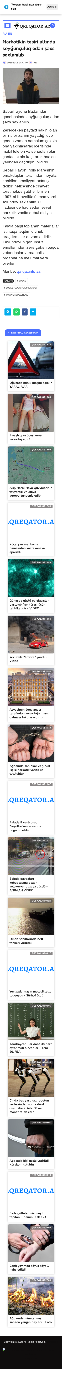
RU (5, 34)
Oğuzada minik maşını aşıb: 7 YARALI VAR (30, 385)
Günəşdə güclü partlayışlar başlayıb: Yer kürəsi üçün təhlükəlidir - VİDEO (29, 604)
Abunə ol (52, 7)
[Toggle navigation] (7, 25)
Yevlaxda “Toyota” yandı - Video (28, 659)
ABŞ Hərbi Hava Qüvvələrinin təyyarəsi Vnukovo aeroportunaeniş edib (30, 492)
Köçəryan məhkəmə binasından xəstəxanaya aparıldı (27, 548)
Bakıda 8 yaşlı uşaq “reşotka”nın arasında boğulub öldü (25, 826)
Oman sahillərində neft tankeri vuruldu (26, 941)
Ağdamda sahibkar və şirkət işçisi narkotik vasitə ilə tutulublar (29, 770)
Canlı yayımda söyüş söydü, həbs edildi (29, 1268)
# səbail (21, 281)
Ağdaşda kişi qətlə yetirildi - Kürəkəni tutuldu (30, 1163)
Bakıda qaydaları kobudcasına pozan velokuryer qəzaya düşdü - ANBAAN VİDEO (28, 884)
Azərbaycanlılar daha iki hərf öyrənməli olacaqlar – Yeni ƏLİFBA (30, 1048)
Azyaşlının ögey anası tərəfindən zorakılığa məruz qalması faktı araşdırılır (29, 713)
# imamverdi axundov (16, 295)
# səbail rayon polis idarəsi (20, 288)
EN (10, 34)
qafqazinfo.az (29, 272)
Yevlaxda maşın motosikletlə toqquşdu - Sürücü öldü (30, 993)
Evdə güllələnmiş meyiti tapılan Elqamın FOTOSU (27, 1215)
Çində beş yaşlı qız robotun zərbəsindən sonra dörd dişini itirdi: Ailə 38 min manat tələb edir (29, 1106)
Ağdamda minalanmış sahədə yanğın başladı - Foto (30, 1320)
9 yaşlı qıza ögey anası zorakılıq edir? (25, 437)
